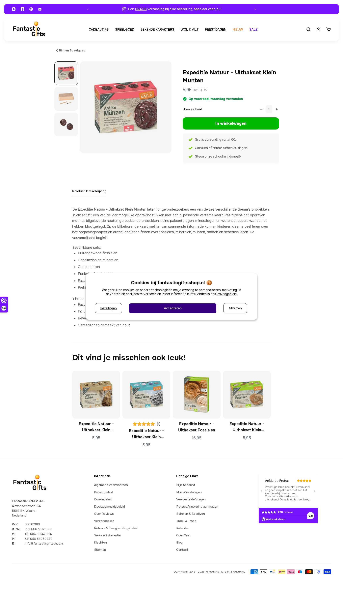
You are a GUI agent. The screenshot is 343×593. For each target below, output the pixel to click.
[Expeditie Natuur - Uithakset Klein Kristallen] (146, 395)
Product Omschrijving (89, 191)
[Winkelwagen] (328, 29)
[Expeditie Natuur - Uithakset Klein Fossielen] (247, 395)
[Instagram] (13, 9)
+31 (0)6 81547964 (38, 534)
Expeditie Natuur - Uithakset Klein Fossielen (246, 427)
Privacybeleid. (227, 294)
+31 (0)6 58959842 (38, 539)
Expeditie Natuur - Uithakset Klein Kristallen (146, 434)
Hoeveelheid (192, 109)
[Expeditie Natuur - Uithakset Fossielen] (197, 395)
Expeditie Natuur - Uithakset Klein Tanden (96, 427)
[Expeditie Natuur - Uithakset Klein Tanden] (96, 395)
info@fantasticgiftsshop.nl (44, 544)
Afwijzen (235, 308)
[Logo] (29, 29)
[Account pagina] (318, 29)
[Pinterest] (31, 9)
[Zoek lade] (308, 29)
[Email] (40, 9)
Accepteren (173, 308)
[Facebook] (22, 9)
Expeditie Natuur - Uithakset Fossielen (196, 426)
